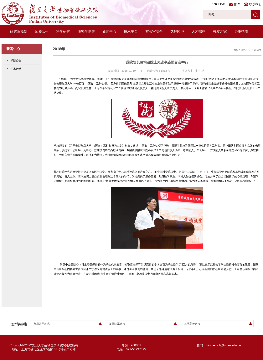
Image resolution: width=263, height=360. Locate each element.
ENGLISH (218, 4)
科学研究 (63, 31)
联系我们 (255, 4)
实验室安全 (154, 31)
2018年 (257, 49)
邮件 (237, 4)
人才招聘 (198, 31)
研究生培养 (86, 31)
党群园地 (177, 31)
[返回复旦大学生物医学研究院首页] (50, 23)
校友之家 (220, 31)
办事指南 (241, 31)
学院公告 (16, 60)
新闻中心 (109, 31)
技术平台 (131, 31)
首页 (236, 49)
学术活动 (16, 68)
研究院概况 (18, 31)
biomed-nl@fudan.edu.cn (223, 345)
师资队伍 (42, 31)
